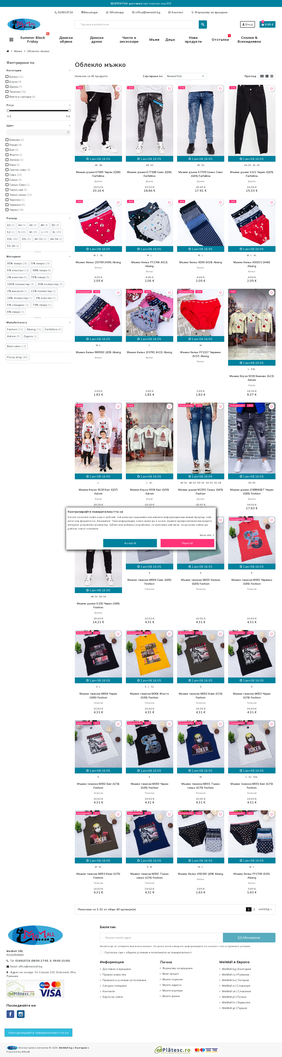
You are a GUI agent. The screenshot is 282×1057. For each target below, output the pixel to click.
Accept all (130, 543)
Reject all (187, 543)
